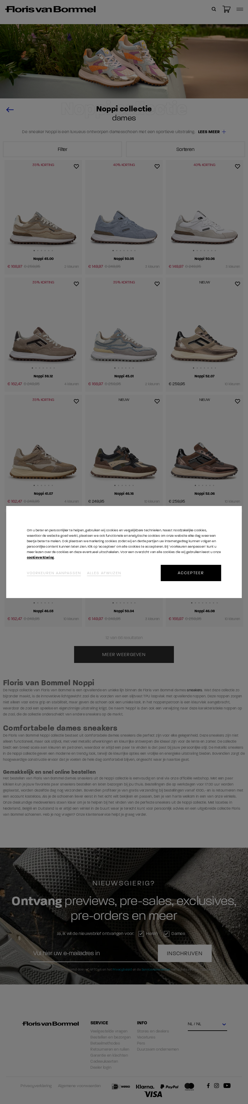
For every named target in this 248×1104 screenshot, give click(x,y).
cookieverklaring (40, 557)
